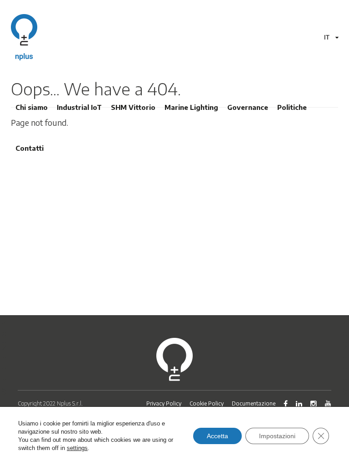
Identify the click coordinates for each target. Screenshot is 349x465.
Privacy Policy (163, 403)
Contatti (29, 148)
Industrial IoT (79, 107)
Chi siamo (31, 107)
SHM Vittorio (133, 107)
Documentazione (253, 403)
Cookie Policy (206, 403)
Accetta (217, 436)
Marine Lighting (191, 107)
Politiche (292, 107)
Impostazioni (277, 436)
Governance (247, 107)
